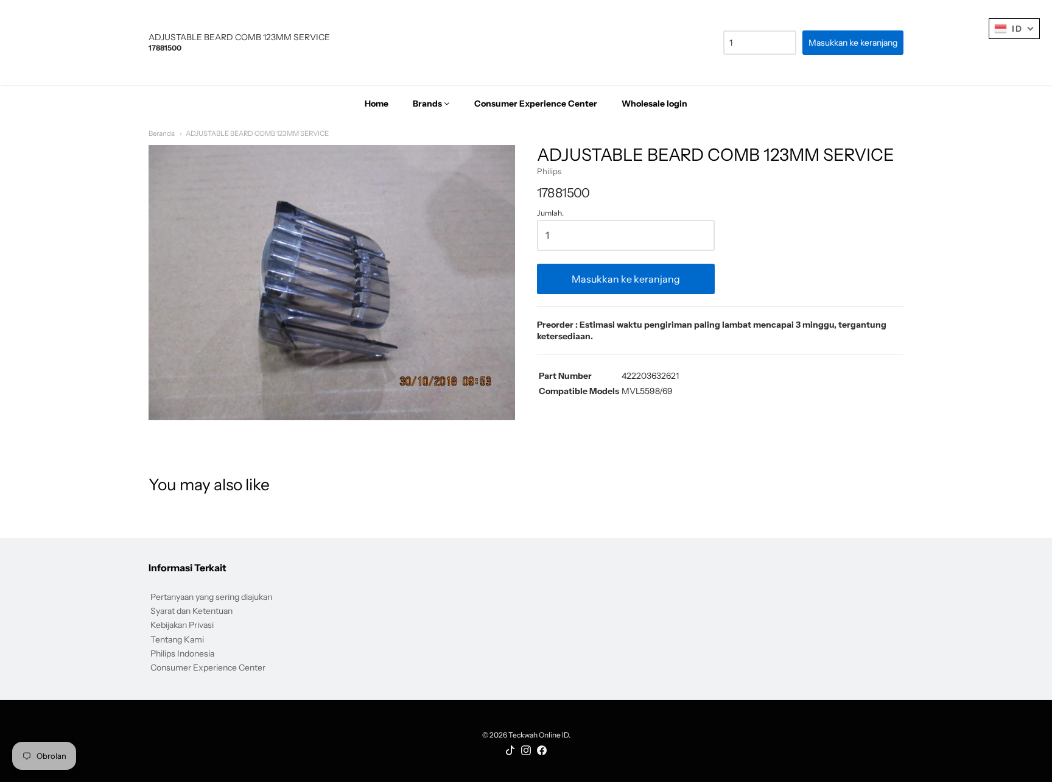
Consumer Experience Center (207, 667)
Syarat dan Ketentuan (191, 610)
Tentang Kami (177, 639)
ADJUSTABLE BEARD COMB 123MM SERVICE (257, 133)
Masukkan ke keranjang (626, 279)
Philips (549, 171)
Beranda (162, 133)
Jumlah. (550, 213)
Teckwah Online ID (538, 734)
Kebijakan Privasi (182, 624)
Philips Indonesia (182, 653)
